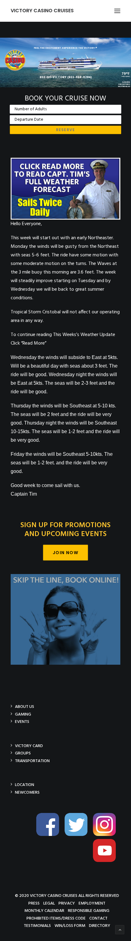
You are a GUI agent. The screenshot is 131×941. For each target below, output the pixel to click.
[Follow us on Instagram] (106, 834)
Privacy (66, 903)
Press (34, 903)
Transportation (32, 760)
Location (24, 784)
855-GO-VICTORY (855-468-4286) (66, 77)
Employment (92, 903)
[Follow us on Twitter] (78, 834)
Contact (98, 918)
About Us (24, 706)
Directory (99, 925)
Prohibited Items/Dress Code (56, 918)
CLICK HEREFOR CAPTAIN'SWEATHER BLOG (124, 84)
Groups (23, 753)
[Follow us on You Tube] (106, 860)
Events (22, 721)
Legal (49, 903)
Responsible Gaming (88, 910)
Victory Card (29, 745)
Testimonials (37, 925)
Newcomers (27, 792)
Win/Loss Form (70, 925)
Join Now (65, 553)
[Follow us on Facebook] (50, 834)
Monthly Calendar (44, 910)
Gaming (23, 714)
